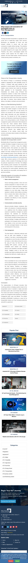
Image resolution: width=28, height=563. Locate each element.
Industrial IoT (4, 306)
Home (4, 540)
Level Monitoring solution (8, 476)
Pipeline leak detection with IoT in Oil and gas (14, 436)
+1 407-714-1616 (18, 1)
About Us (17, 540)
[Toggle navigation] (24, 6)
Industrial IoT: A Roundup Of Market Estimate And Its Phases (14, 372)
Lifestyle (16, 318)
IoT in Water (17, 314)
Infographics (5, 451)
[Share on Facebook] (3, 33)
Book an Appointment (8, 544)
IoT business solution (18, 306)
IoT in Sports (17, 310)
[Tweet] (5, 33)
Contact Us (17, 542)
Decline (10, 561)
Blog (4, 542)
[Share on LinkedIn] (8, 33)
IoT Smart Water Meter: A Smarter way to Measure (14, 415)
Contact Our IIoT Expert (8, 501)
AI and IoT (5, 449)
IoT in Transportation (5, 314)
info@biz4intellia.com (9, 1)
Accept (17, 561)
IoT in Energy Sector (7, 468)
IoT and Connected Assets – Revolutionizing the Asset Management (14, 393)
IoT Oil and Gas (5, 318)
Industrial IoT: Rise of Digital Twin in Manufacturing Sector (14, 350)
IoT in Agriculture (5, 322)
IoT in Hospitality (5, 310)
